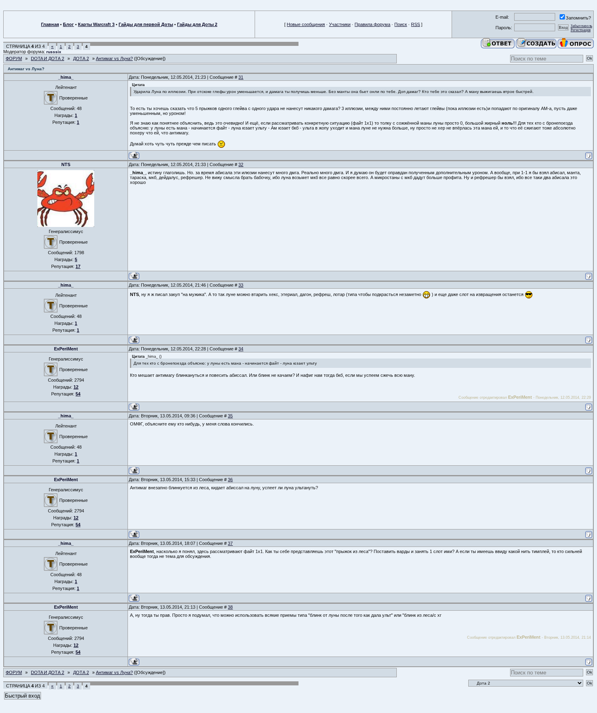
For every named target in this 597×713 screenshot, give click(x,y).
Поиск (400, 24)
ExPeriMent (66, 348)
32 (240, 164)
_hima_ (66, 77)
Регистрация (581, 30)
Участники (339, 24)
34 (240, 348)
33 (240, 285)
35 (230, 415)
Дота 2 (81, 58)
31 (240, 77)
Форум (14, 58)
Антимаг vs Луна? (114, 58)
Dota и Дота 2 (47, 58)
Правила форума (372, 24)
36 (230, 479)
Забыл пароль (581, 26)
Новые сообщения (306, 24)
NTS (65, 164)
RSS (415, 24)
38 (230, 607)
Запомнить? (578, 17)
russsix (53, 52)
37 (230, 543)
